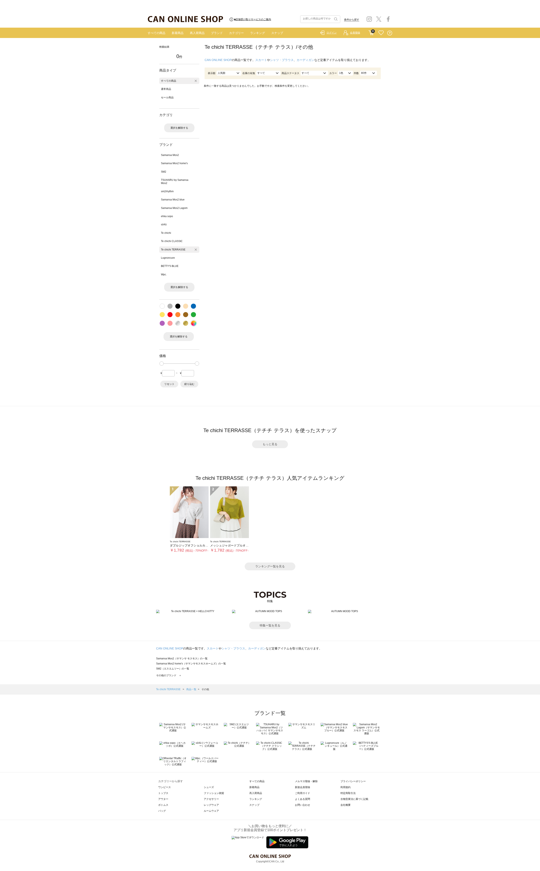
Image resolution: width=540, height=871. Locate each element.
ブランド (217, 33)
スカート (261, 60)
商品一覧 (191, 689)
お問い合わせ (302, 804)
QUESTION (390, 33)
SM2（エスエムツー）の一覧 (172, 668)
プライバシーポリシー (353, 781)
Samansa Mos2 (170, 155)
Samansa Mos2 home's (174, 163)
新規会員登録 (302, 787)
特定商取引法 (348, 793)
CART (371, 31)
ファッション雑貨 (214, 793)
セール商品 (167, 97)
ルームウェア (211, 810)
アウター (163, 799)
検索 (335, 19)
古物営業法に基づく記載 (354, 799)
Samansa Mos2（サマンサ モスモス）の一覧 (182, 658)
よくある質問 (302, 799)
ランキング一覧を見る (270, 566)
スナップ (277, 33)
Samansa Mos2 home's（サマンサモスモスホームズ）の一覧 (191, 663)
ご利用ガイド (302, 793)
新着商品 (178, 33)
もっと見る (270, 444)
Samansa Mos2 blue (173, 199)
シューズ (209, 787)
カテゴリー (236, 33)
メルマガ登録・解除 (306, 781)
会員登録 (355, 32)
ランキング (257, 33)
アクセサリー (211, 799)
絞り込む (189, 384)
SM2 (163, 171)
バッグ (162, 810)
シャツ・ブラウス (282, 60)
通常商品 (166, 89)
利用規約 (345, 787)
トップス (163, 793)
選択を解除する (179, 127)
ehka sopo (167, 216)
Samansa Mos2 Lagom (174, 208)
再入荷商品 (197, 33)
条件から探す (351, 19)
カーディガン (305, 60)
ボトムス (163, 804)
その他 (205, 689)
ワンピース (164, 787)
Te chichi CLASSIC (172, 241)
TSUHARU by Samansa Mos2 (174, 181)
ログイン (332, 32)
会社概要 (345, 804)
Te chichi (166, 232)
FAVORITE (381, 33)
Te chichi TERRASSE (173, 249)
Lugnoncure (168, 257)
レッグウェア (211, 804)
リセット (169, 384)
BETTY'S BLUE (169, 266)
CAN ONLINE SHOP (218, 60)
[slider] (161, 363)
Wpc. (164, 274)
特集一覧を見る (270, 625)
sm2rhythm (167, 191)
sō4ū (164, 224)
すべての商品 (156, 33)
